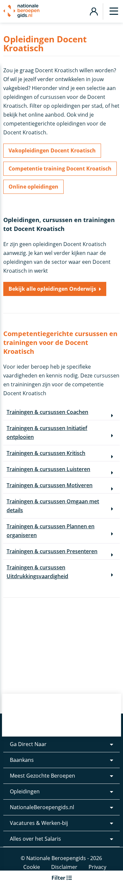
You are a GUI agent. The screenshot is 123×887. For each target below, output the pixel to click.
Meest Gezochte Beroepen (42, 775)
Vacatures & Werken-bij (39, 823)
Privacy (97, 867)
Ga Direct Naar (28, 744)
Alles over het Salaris (35, 838)
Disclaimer (64, 867)
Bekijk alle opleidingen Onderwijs (52, 288)
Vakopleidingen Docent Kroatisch (52, 150)
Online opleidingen (33, 186)
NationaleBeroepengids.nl (42, 807)
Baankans (22, 759)
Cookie (31, 867)
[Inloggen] (94, 11)
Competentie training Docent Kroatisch (60, 168)
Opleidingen (25, 791)
